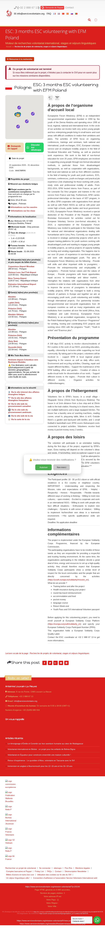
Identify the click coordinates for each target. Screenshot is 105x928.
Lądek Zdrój (13, 302)
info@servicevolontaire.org (30, 13)
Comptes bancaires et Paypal (19, 871)
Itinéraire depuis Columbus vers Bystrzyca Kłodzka (23, 361)
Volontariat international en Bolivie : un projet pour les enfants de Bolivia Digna (41, 749)
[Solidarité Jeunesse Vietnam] (52, 841)
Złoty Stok (13, 341)
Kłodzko (12, 297)
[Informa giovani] (52, 850)
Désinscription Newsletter (76, 871)
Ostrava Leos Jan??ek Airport (22, 272)
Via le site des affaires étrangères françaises (20, 399)
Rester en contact (18, 678)
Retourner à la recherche (20, 59)
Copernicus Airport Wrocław (21, 266)
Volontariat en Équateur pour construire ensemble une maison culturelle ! (39, 755)
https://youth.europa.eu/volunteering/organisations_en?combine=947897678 (63, 913)
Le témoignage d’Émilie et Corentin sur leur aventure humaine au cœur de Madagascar (45, 744)
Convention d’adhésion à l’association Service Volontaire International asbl (65, 878)
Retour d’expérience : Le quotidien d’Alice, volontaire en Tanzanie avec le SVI (41, 761)
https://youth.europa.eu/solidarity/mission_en (68, 580)
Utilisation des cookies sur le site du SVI (54, 875)
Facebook (44, 663)
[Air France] (52, 858)
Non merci (61, 467)
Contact (69, 7)
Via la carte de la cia (20, 419)
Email (61, 663)
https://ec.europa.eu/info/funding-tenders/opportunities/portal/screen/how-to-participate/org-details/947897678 (68, 911)
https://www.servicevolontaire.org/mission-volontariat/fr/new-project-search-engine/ (52, 921)
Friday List (39, 871)
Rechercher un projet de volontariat (20, 868)
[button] (18, 115)
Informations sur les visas (23, 211)
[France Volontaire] (52, 831)
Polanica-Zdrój (15, 335)
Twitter (50, 663)
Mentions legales (82, 868)
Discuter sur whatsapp (36, 147)
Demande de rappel (14, 147)
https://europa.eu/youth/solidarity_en (64, 624)
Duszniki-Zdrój (15, 347)
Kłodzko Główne (16, 314)
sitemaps (58, 868)
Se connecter (45, 868)
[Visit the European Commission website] (52, 784)
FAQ (49, 13)
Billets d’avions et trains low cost (20, 875)
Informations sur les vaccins (24, 207)
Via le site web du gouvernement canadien (19, 405)
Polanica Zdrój (15, 308)
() (28, 7)
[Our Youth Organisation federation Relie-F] (52, 808)
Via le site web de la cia (22, 416)
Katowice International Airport (22, 284)
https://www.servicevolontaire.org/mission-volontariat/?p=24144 (52, 887)
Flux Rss (68, 868)
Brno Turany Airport (17, 278)
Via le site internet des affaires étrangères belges (23, 393)
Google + (55, 663)
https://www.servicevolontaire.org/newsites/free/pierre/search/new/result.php (52, 924)
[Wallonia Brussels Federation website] (52, 797)
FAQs (49, 871)
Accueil (8, 47)
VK (66, 663)
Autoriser (44, 467)
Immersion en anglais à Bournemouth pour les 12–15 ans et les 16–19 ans (40, 766)
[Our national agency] (52, 819)
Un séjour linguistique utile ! (18, 878)
